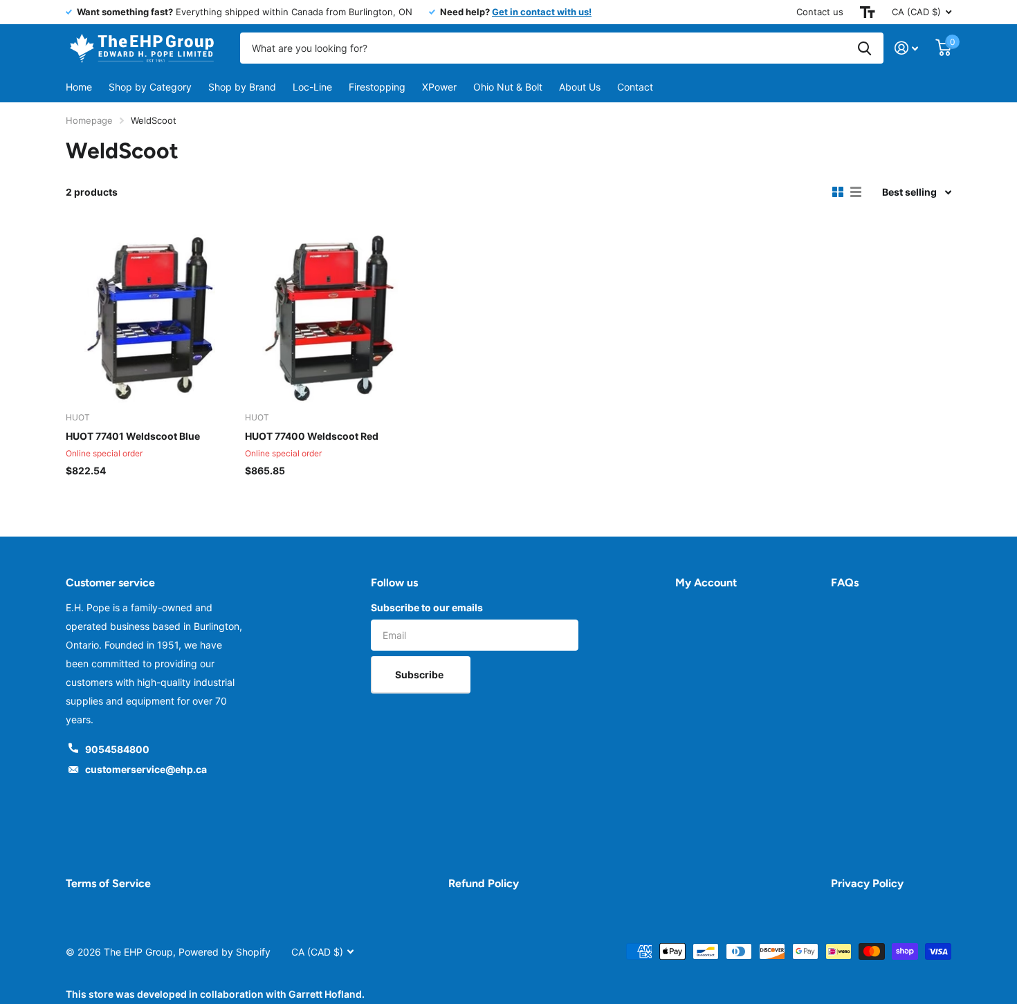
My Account (706, 582)
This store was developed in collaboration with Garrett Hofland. (215, 994)
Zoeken (864, 48)
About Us (580, 87)
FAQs (845, 582)
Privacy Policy (867, 883)
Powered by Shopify (224, 952)
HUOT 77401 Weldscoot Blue (133, 436)
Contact (635, 87)
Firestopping (377, 87)
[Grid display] (837, 192)
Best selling (909, 192)
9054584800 (117, 749)
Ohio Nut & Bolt (507, 87)
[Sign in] (907, 48)
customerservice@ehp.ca (146, 769)
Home (79, 87)
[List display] (855, 192)
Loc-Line (312, 87)
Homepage (89, 120)
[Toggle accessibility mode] (867, 12)
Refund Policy (483, 883)
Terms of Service (108, 883)
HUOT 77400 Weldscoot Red (311, 436)
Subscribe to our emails (427, 607)
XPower (439, 87)
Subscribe (420, 674)
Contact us (819, 11)
